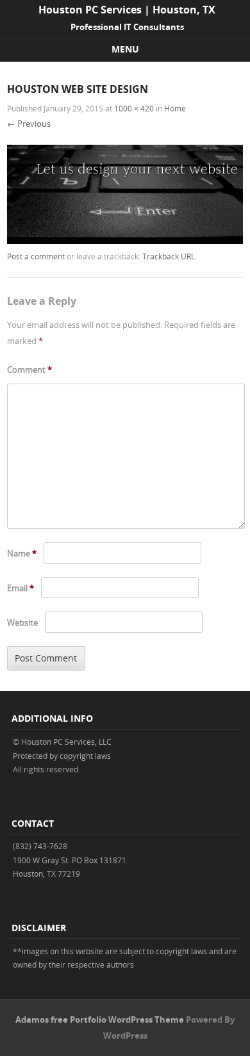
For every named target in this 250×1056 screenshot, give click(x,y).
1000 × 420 (134, 108)
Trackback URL (168, 256)
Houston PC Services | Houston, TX (126, 10)
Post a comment (36, 256)
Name (22, 553)
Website (22, 622)
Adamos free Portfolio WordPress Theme (99, 1019)
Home (175, 108)
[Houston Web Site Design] (125, 240)
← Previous (29, 123)
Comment (29, 369)
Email (20, 588)
